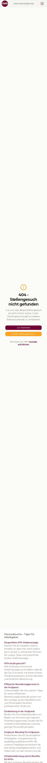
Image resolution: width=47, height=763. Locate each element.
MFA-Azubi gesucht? (15, 663)
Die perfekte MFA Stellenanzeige (21, 642)
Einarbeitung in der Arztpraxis (19, 711)
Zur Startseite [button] (23, 328)
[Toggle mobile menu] (42, 4)
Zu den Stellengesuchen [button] (23, 334)
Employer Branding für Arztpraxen (21, 732)
